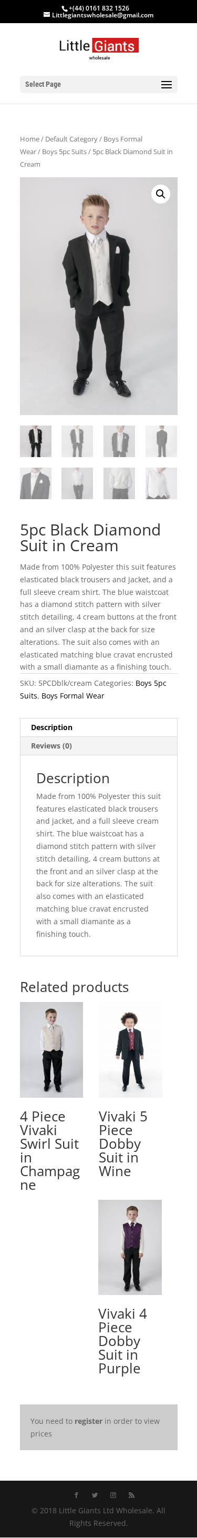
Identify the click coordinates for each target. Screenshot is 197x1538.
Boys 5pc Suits (64, 151)
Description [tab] (51, 727)
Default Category (71, 139)
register (88, 1421)
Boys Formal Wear (73, 696)
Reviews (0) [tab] (51, 746)
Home (29, 139)
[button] (160, 194)
